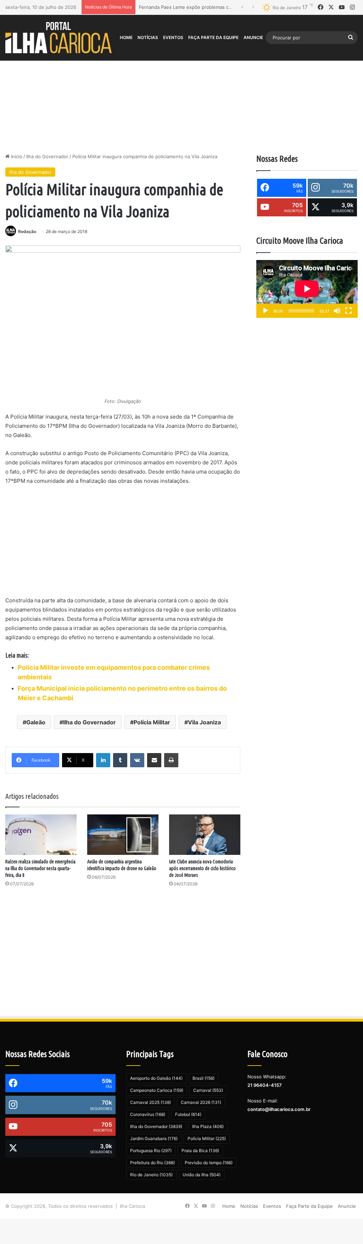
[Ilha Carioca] (58, 37)
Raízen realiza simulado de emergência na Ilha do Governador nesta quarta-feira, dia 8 (40, 868)
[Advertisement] (181, 92)
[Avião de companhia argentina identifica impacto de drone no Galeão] (122, 834)
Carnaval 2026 (201, 1102)
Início (16, 156)
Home (126, 37)
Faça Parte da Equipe (213, 37)
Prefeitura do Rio (152, 1162)
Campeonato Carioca (156, 1090)
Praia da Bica (200, 1150)
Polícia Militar (152, 722)
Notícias (148, 37)
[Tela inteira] (348, 310)
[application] (307, 289)
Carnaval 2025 (150, 1102)
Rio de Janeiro (151, 1174)
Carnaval (208, 1090)
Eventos (173, 37)
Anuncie (253, 37)
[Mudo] (337, 310)
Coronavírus (147, 1114)
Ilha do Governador (47, 156)
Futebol (188, 1114)
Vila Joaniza (204, 722)
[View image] (122, 320)
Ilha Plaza (208, 1126)
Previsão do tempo (209, 1162)
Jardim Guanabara (154, 1138)
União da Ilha (201, 1174)
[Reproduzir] (265, 310)
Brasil (203, 1078)
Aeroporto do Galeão (156, 1078)
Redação (27, 231)
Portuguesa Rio (151, 1150)
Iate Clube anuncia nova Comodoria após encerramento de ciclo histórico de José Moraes (202, 868)
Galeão (35, 722)
